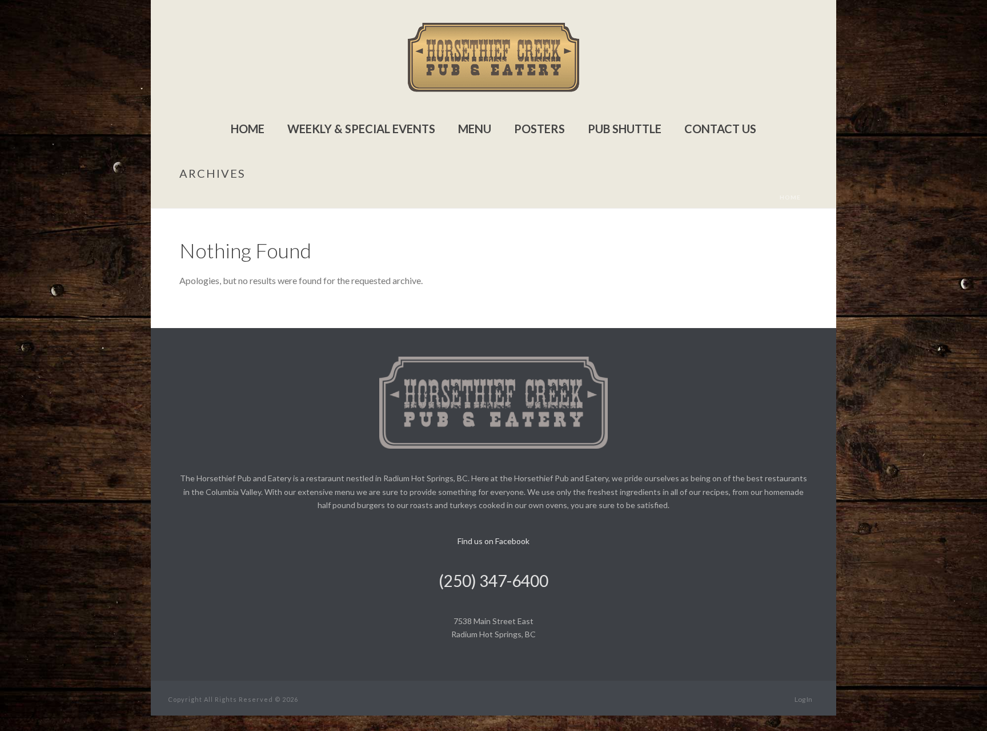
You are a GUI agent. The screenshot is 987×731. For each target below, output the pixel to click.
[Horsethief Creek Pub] (493, 57)
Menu (474, 128)
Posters (539, 128)
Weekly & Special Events (361, 128)
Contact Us (720, 128)
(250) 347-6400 (493, 580)
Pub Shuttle (624, 128)
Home (247, 128)
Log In (803, 699)
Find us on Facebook (493, 541)
